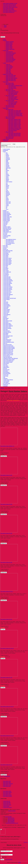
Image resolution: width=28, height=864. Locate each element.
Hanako (7, 179)
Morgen (7, 191)
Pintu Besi (5, 364)
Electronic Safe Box (7, 228)
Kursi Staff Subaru (12, 86)
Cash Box (5, 224)
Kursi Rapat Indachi (12, 98)
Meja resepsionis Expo (8, 335)
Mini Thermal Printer (7, 344)
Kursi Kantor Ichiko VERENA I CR (7, 446)
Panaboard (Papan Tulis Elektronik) (10, 358)
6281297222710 (11, 819)
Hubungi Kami (3, 456)
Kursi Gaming (6, 254)
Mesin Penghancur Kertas (8, 342)
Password (3, 853)
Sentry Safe (8, 203)
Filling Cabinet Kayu (7, 231)
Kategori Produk (4, 145)
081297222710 (11, 818)
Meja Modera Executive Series (14, 128)
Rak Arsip (5, 368)
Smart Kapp (5, 376)
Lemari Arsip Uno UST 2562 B (9, 5)
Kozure (7, 188)
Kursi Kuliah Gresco (10, 240)
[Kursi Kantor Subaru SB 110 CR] (9, 734)
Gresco (4, 238)
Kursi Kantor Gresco (10, 105)
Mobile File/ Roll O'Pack (8, 353)
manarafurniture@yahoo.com (12, 823)
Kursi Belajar (5, 253)
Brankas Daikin (9, 45)
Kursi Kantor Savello (10, 100)
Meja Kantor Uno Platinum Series (15, 113)
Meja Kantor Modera (10, 118)
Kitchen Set (5, 249)
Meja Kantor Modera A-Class (14, 119)
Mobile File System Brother (11, 78)
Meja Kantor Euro (9, 138)
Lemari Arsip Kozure (10, 54)
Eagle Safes (8, 168)
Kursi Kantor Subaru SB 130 (6, 677)
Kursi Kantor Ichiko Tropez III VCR (10, 7)
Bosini (7, 154)
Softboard (5, 378)
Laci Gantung (6, 274)
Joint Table (5, 245)
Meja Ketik (5, 329)
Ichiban (7, 180)
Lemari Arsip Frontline (7, 287)
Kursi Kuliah (5, 265)
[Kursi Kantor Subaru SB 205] (9, 532)
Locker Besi (5, 303)
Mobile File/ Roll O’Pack (8, 74)
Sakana (7, 195)
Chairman (8, 157)
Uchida (7, 205)
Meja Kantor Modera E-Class (14, 123)
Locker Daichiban (9, 66)
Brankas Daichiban (10, 41)
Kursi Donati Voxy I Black (8, 8)
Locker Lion (8, 70)
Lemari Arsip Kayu (7, 290)
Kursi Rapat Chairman (12, 93)
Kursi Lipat (5, 266)
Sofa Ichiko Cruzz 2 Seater (8, 9)
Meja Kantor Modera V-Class (14, 126)
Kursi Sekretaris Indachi (13, 99)
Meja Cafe (5, 319)
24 (4, 776)
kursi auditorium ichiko (8, 250)
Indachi (7, 186)
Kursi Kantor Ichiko (10, 83)
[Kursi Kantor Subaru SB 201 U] (9, 590)
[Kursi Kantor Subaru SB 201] (9, 618)
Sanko (7, 198)
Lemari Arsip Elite (9, 61)
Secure (7, 200)
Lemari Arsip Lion (9, 56)
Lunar (7, 190)
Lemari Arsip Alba (9, 55)
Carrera (7, 156)
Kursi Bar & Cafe (6, 251)
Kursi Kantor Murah (7, 261)
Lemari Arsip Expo (7, 285)
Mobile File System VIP (10, 76)
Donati (7, 164)
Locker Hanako (6, 310)
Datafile (7, 162)
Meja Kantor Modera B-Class (14, 120)
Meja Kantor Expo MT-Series (14, 135)
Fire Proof (5, 233)
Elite (6, 169)
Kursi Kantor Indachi (10, 95)
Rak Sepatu (5, 370)
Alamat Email (3, 850)
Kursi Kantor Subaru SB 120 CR (7, 706)
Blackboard (5, 150)
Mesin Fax (5, 338)
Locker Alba (8, 69)
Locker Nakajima (6, 314)
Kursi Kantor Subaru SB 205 (6, 533)
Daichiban (8, 159)
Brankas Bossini (9, 44)
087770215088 (8, 816)
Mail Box (5, 317)
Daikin (7, 160)
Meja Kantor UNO (9, 109)
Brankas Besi (6, 211)
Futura (7, 176)
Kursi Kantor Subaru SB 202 (6, 562)
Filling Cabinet (6, 139)
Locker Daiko (8, 73)
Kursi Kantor (5, 81)
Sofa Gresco (8, 244)
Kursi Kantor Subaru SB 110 (6, 764)
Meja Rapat (5, 334)
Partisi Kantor (6, 363)
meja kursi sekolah (7, 332)
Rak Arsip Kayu (6, 369)
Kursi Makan (5, 268)
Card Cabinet (6, 221)
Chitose (4, 225)
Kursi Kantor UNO (9, 89)
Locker (4, 63)
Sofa (4, 377)
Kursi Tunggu (6, 270)
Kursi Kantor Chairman (10, 90)
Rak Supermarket (6, 373)
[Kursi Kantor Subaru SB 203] (9, 474)
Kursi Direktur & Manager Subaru (15, 85)
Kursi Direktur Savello (12, 101)
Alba (7, 152)
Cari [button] (14, 144)
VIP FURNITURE (6, 383)
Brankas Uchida (9, 48)
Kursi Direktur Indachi (12, 96)
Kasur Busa (5, 246)
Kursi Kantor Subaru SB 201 (6, 619)
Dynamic (7, 166)
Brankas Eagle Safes (10, 49)
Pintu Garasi (5, 365)
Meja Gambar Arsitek (7, 320)
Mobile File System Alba (11, 75)
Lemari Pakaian (6, 299)
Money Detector (6, 355)
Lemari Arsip (5, 50)
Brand (4, 151)
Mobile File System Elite (11, 79)
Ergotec (7, 170)
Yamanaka (5, 386)
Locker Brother (9, 68)
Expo (7, 173)
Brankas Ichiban (9, 43)
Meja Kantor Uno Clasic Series (14, 110)
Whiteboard (5, 140)
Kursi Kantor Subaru (10, 84)
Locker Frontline (6, 309)
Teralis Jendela (6, 381)
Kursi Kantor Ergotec (10, 106)
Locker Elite (8, 71)
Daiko (7, 161)
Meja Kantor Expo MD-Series (14, 133)
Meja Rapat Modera (12, 130)
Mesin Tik (5, 343)
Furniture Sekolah (6, 235)
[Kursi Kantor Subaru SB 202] (9, 561)
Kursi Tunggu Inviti (7, 272)
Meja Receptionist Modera (14, 129)
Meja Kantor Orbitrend (10, 116)
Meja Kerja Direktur (7, 328)
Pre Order (3, 629)
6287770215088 (11, 820)
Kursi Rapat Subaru (12, 88)
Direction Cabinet (6, 226)
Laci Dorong (5, 273)
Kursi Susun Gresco (10, 241)
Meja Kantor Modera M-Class (14, 124)
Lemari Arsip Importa (7, 289)
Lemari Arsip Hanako (7, 288)
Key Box (5, 248)
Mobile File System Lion (11, 80)
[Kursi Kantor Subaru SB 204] (9, 503)
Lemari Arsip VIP (9, 51)
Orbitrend (8, 193)
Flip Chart (5, 234)
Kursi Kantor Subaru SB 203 (6, 475)
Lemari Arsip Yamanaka (11, 53)
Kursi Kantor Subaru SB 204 (6, 504)
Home (4, 39)
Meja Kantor (5, 108)
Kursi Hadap (5, 255)
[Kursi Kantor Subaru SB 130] (9, 676)
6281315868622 (11, 821)
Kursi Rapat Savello (12, 103)
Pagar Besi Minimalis (7, 357)
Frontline (7, 175)
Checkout (3, 36)
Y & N (7, 209)
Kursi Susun (5, 269)
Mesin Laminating (7, 340)
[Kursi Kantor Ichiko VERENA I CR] (9, 444)
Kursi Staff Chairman (12, 94)
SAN (7, 196)
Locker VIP (8, 64)
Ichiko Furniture (9, 181)
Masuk (2, 859)
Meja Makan (5, 333)
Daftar (19, 862)
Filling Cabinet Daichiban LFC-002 (10, 3)
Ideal (7, 184)
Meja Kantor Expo (9, 131)
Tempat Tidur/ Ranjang (8, 379)
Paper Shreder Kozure (7, 362)
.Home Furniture (6, 149)
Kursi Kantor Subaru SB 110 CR (7, 735)
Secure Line (8, 201)
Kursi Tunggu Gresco (10, 243)
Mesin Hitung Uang (7, 339)
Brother (7, 155)
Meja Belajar (6, 318)
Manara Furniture (11, 810)
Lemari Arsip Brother (10, 60)
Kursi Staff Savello (12, 104)
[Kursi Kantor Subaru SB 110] (9, 763)
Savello (7, 199)
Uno (6, 206)
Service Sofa (5, 374)
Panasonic (8, 194)
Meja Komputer (6, 330)
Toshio (7, 204)
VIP (6, 208)
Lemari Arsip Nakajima (8, 294)
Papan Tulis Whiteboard (8, 360)
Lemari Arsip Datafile (7, 283)
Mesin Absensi (6, 337)
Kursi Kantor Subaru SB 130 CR (7, 648)
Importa (7, 185)
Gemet (7, 178)
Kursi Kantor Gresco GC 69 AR (9, 4)
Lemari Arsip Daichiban (10, 59)
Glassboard (5, 236)
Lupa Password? (8, 859)
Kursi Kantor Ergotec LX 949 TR (9, 10)
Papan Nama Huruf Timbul (8, 359)
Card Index (5, 223)
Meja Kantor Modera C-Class (14, 121)
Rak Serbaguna (6, 372)
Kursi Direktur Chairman (13, 91)
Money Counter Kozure (8, 354)
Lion (7, 189)
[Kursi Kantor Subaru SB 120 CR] (9, 705)
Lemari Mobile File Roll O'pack (9, 298)
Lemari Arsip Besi (6, 278)
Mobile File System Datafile (9, 348)
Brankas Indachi (9, 46)
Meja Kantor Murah (7, 324)
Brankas (5, 40)
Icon (7, 183)
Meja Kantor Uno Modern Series (15, 114)
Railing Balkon (6, 367)
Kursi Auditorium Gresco (11, 239)
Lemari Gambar (6, 297)
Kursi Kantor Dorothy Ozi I (8, 12)
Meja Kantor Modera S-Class (14, 125)
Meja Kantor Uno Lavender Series (15, 115)
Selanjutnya (7, 776)
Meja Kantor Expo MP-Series (14, 134)
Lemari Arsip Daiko (10, 58)
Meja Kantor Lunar (10, 137)
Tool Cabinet (6, 382)
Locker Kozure (9, 65)
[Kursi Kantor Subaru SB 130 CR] (9, 647)
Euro (7, 171)
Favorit (7, 174)
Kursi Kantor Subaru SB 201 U (7, 591)
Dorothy (7, 165)
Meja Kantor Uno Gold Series (14, 111)
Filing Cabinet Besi (7, 229)
